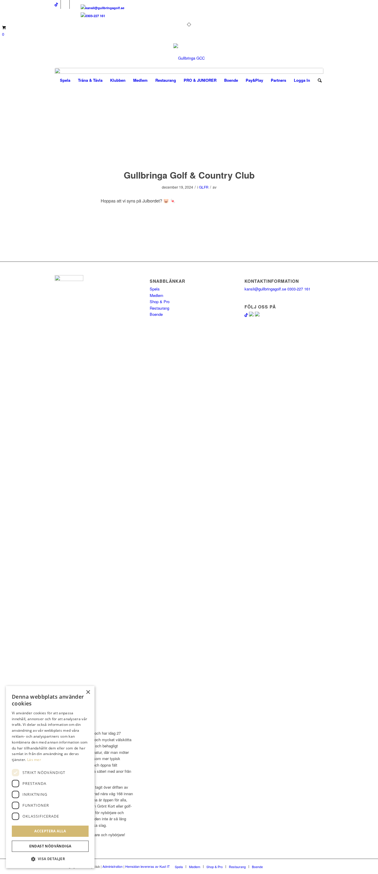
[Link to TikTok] (56, 4)
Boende (156, 314)
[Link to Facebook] (65, 4)
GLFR (203, 186)
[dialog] (50, 777)
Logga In (302, 80)
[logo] (189, 58)
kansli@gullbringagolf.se (104, 8)
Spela (154, 289)
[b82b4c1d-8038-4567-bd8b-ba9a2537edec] (189, 115)
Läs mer (34, 759)
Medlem (156, 295)
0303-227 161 (95, 16)
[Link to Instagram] (74, 4)
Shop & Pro (160, 301)
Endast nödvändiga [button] (50, 846)
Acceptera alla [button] (50, 831)
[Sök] (318, 80)
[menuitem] (65, 80)
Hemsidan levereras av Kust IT (147, 866)
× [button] (88, 692)
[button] (50, 859)
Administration (112, 866)
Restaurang (159, 308)
